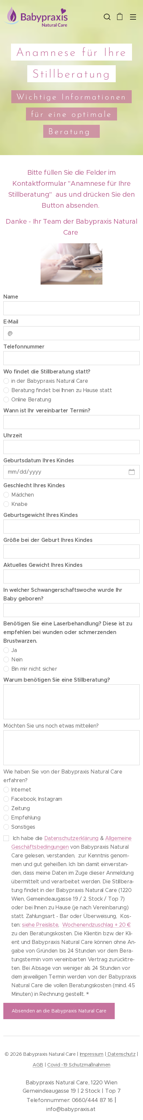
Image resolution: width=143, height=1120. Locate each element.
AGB (38, 1065)
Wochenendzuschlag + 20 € (96, 925)
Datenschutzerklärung (71, 838)
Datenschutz (120, 1054)
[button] (106, 16)
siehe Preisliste (40, 925)
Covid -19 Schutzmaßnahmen (78, 1065)
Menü (133, 16)
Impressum (91, 1054)
